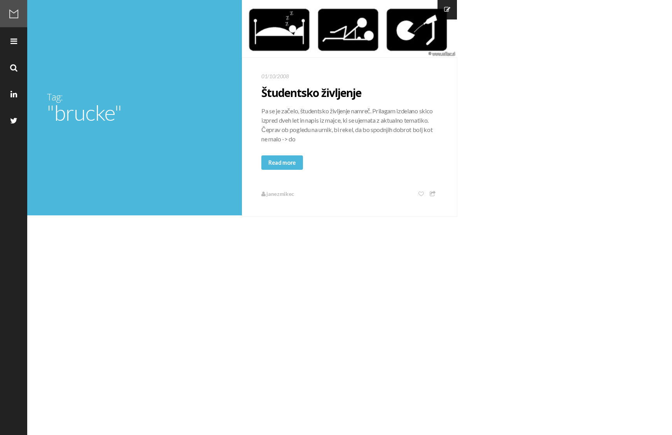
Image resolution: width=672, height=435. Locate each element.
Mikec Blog (13, 13)
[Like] (421, 193)
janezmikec (280, 193)
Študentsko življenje (311, 92)
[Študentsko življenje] (349, 29)
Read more (282, 162)
